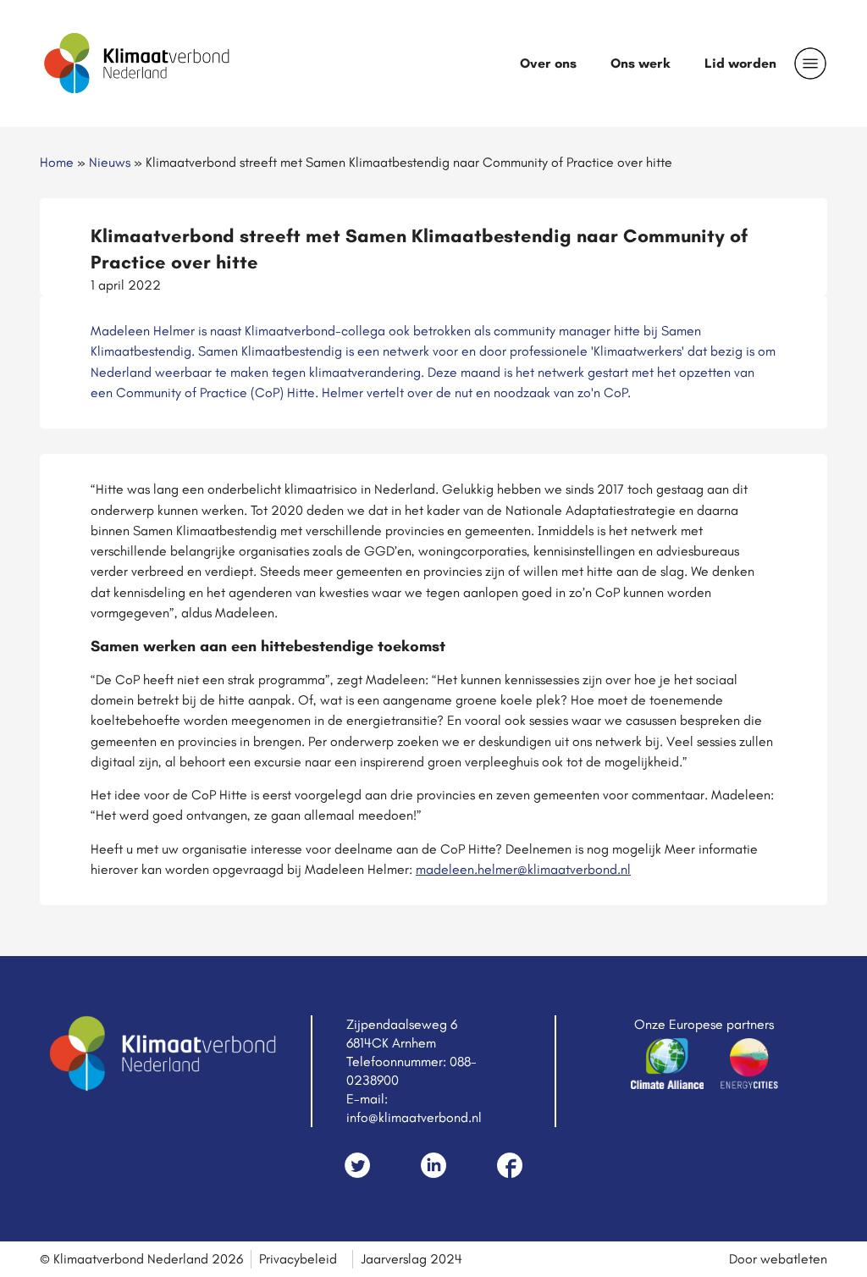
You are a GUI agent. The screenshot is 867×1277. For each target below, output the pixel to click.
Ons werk (640, 63)
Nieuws (109, 162)
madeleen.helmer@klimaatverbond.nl (523, 869)
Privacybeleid (298, 1259)
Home (57, 162)
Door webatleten (778, 1259)
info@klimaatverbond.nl (414, 1117)
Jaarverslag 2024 (411, 1259)
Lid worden (740, 63)
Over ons (548, 63)
